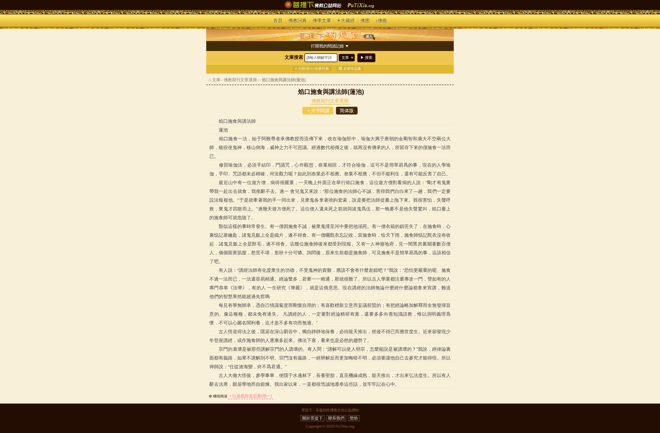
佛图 (365, 20)
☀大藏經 (346, 20)
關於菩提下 (312, 418)
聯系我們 (336, 418)
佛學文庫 (321, 20)
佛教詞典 (297, 20)
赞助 (354, 418)
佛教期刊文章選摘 (240, 80)
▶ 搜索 (366, 57)
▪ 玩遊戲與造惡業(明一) (251, 396)
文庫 (216, 80)
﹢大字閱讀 (317, 110)
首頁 (278, 20)
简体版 (347, 110)
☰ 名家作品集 (350, 69)
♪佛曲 (381, 20)
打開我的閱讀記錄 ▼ (330, 46)
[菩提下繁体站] (330, 8)
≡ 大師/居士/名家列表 (312, 69)
